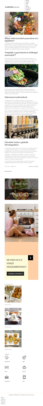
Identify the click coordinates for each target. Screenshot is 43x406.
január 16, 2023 (13, 166)
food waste (31, 166)
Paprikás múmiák (8, 349)
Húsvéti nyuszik (8, 304)
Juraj (8, 166)
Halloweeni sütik (8, 326)
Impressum (31, 394)
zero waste (36, 166)
